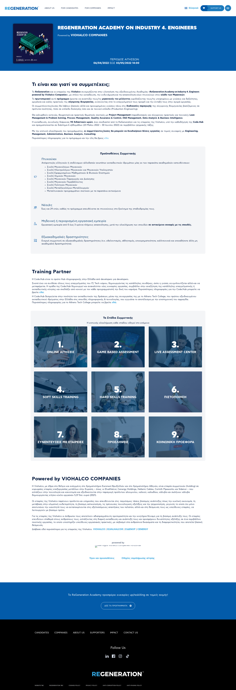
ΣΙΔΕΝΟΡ (130, 529)
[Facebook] (114, 656)
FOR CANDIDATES (69, 8)
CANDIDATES (42, 633)
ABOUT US (49, 8)
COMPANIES (60, 633)
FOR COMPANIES (93, 8)
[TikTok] (128, 656)
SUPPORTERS (97, 633)
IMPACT (111, 8)
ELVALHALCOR (115, 529)
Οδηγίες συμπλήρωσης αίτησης (138, 558)
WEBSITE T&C (39, 685)
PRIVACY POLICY (91, 685)
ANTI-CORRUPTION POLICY (112, 685)
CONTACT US (131, 633)
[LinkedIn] (107, 656)
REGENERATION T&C (56, 685)
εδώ (41, 292)
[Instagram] (121, 656)
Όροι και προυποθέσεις (102, 558)
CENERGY (142, 529)
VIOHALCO (99, 529)
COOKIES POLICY (74, 685)
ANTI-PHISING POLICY (134, 685)
